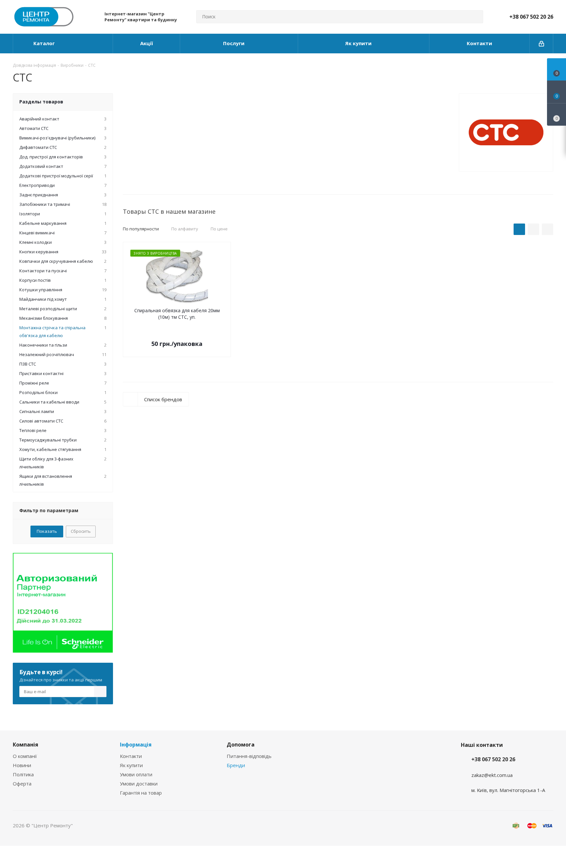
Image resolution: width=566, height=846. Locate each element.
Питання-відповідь (249, 756)
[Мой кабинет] (541, 43)
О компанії (25, 756)
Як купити (131, 765)
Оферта (22, 783)
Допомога (241, 744)
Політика (23, 774)
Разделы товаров (41, 102)
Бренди (236, 765)
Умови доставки (139, 783)
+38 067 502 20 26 (531, 16)
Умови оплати (136, 774)
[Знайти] (475, 16)
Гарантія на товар (141, 792)
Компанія (25, 744)
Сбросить (81, 531)
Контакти (131, 756)
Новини (22, 765)
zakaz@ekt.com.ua (492, 775)
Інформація (136, 744)
